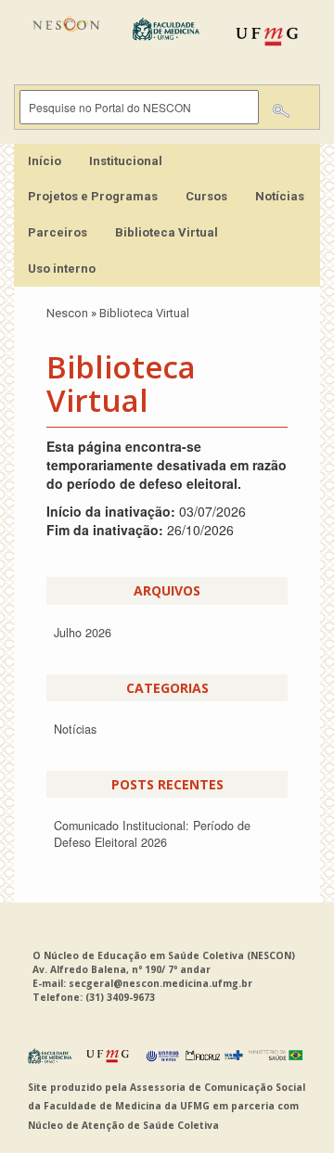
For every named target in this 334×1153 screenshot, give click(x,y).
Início (44, 161)
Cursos (206, 196)
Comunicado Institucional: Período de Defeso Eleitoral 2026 (152, 834)
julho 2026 (82, 632)
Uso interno (62, 268)
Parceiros (57, 232)
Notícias (279, 196)
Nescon (67, 313)
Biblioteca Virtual (166, 232)
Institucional (125, 161)
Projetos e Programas (93, 196)
